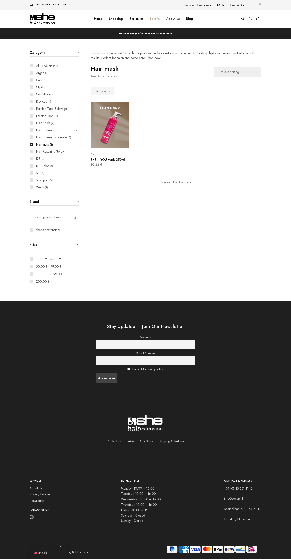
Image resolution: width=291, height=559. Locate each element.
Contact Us (237, 5)
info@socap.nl (233, 498)
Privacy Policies (40, 494)
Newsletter (37, 500)
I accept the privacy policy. (148, 369)
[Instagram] (31, 518)
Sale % (155, 19)
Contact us (114, 441)
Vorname (145, 337)
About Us (173, 19)
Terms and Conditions (197, 5)
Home (98, 19)
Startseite (96, 76)
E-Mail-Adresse (145, 353)
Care (93, 154)
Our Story (146, 441)
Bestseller (136, 19)
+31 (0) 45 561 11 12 (238, 488)
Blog (189, 19)
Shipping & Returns (171, 441)
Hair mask (100, 91)
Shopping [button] (116, 19)
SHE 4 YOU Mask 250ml (108, 159)
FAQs (220, 5)
